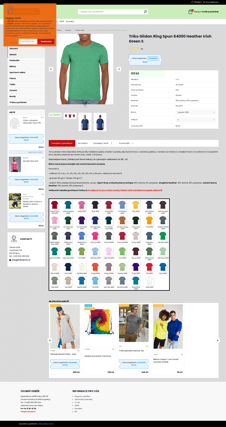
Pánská (68, 30)
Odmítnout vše (28, 41)
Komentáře (126, 143)
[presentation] (51, 69)
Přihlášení (198, 2)
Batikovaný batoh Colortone (98, 356)
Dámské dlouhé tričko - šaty (63, 354)
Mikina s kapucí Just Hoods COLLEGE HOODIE (166, 360)
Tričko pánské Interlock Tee (131, 350)
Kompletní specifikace (62, 143)
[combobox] (196, 112)
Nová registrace (212, 2)
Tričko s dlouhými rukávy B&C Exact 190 (32, 121)
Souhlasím (46, 41)
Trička (59, 30)
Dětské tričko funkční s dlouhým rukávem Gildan (32, 204)
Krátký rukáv (80, 30)
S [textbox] (178, 120)
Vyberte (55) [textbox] (183, 112)
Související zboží (102, 143)
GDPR (61, 21)
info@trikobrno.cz (21, 260)
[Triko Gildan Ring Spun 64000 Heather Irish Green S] (85, 69)
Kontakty (70, 21)
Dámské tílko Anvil (30, 161)
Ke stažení (83, 143)
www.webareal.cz (46, 424)
